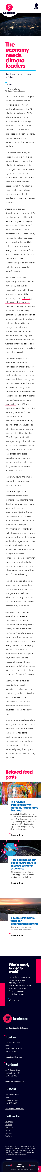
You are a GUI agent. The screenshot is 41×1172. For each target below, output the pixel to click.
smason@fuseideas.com (14, 1082)
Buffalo (10, 1089)
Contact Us (14, 1000)
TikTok (7, 1130)
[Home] (9, 7)
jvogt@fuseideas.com (13, 1057)
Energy (9, 84)
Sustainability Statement (18, 1028)
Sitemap (8, 1160)
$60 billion (20, 500)
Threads (8, 1133)
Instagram (9, 1122)
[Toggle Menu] (36, 5)
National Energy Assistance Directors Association (20, 400)
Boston (10, 1037)
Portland (11, 1064)
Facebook (9, 1128)
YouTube (8, 1136)
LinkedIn (8, 1125)
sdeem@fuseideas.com (14, 1109)
